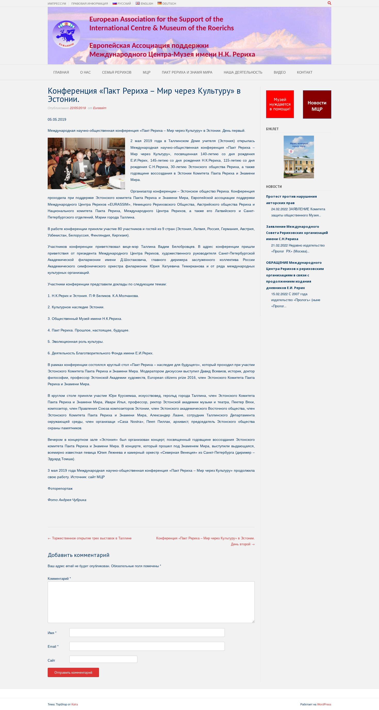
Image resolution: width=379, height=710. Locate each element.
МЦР (147, 72)
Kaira (74, 704)
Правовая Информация (89, 3)
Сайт (51, 660)
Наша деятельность (243, 72)
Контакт (304, 72)
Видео (280, 72)
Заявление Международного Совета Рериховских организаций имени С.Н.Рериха (297, 232)
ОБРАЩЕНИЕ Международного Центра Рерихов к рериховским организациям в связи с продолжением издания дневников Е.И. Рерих (295, 275)
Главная (61, 72)
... (320, 215)
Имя (52, 632)
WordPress (324, 704)
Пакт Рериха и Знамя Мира (187, 72)
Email (53, 646)
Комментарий (59, 578)
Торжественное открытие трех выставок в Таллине (89, 538)
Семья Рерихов (116, 72)
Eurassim (99, 108)
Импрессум (57, 3)
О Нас (85, 72)
